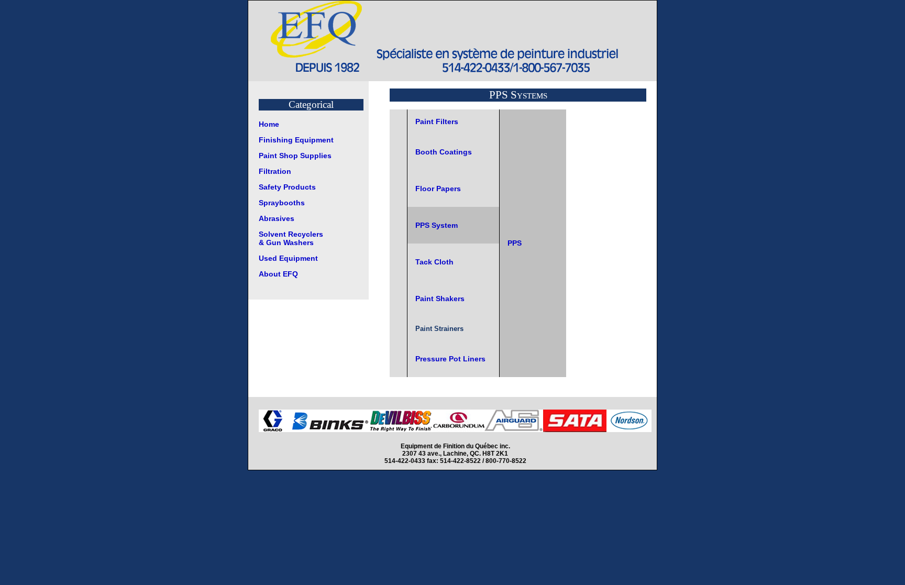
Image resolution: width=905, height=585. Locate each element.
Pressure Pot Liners (450, 359)
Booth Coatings (443, 152)
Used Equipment (288, 258)
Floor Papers (438, 188)
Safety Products (287, 187)
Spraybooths (282, 202)
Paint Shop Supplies (295, 155)
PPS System (436, 225)
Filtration (275, 171)
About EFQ (278, 274)
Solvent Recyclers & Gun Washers (291, 238)
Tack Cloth (434, 262)
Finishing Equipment (296, 140)
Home (269, 124)
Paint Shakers (440, 298)
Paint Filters (436, 121)
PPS (514, 243)
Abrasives (276, 218)
